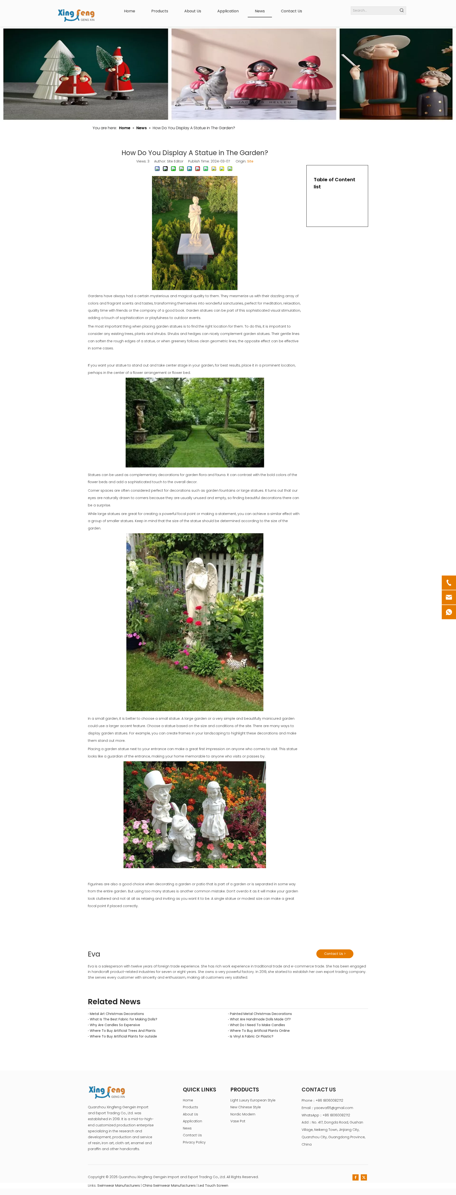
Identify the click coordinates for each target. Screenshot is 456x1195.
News (187, 1128)
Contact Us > (335, 953)
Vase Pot (237, 1121)
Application (192, 1121)
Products (190, 1107)
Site (250, 161)
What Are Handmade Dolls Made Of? (260, 1019)
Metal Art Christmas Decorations (117, 1013)
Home (188, 1100)
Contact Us (192, 1135)
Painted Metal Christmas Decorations (261, 1013)
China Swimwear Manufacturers (169, 1185)
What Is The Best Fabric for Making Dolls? (123, 1019)
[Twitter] (364, 1177)
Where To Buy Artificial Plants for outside (123, 1036)
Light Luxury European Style (253, 1100)
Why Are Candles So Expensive (115, 1025)
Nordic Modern (242, 1114)
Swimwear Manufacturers (118, 1185)
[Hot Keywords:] (402, 10)
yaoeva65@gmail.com (333, 1107)
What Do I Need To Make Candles (257, 1025)
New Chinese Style (245, 1107)
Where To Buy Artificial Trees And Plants (123, 1030)
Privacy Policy (194, 1142)
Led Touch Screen (213, 1185)
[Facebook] (355, 1177)
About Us (190, 1114)
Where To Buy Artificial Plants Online (260, 1030)
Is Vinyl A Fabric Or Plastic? (251, 1036)
